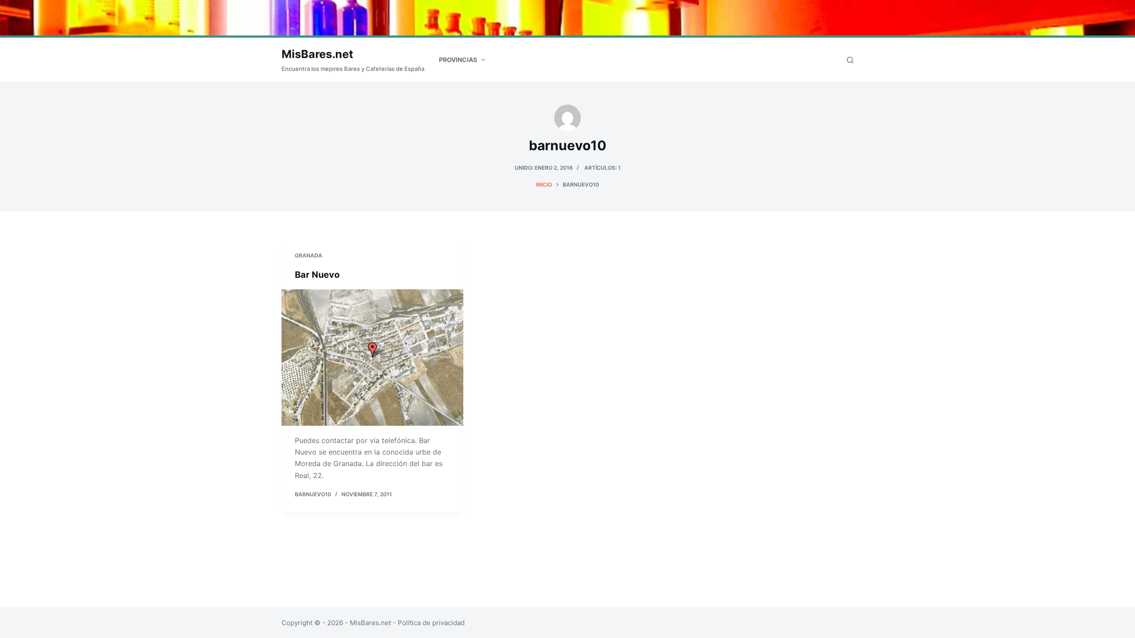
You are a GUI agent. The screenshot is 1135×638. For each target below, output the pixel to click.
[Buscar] (850, 60)
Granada (308, 255)
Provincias (458, 59)
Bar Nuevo (317, 274)
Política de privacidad (431, 623)
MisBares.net (317, 54)
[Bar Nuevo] (372, 357)
